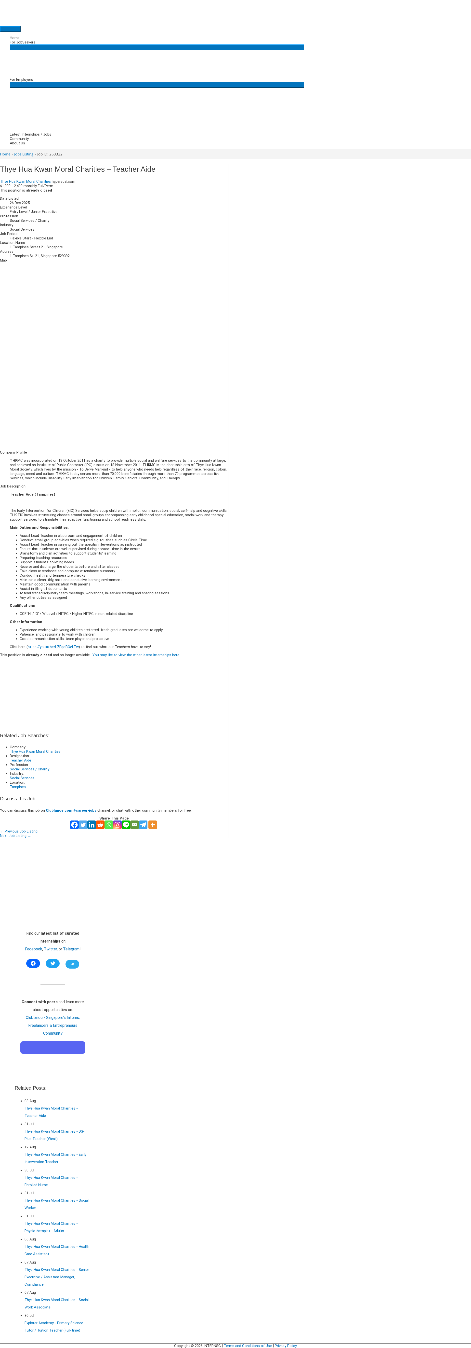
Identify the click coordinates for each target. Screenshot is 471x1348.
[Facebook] (74, 824)
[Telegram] (143, 824)
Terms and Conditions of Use (248, 1346)
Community (19, 139)
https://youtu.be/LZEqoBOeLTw (53, 647)
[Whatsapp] (109, 824)
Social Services (22, 778)
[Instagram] (117, 824)
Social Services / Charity (29, 769)
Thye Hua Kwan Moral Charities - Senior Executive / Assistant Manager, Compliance (57, 1277)
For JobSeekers (22, 42)
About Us (17, 143)
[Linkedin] (91, 824)
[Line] (126, 824)
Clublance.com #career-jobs (71, 810)
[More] (152, 824)
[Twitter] (83, 824)
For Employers (21, 79)
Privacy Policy (286, 1346)
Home (15, 38)
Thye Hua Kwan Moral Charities (25, 181)
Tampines (18, 787)
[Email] (134, 824)
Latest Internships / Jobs (30, 134)
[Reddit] (100, 824)
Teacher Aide (20, 760)
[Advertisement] (114, 412)
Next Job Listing (15, 836)
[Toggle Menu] (157, 47)
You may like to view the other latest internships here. (136, 655)
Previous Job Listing (19, 831)
